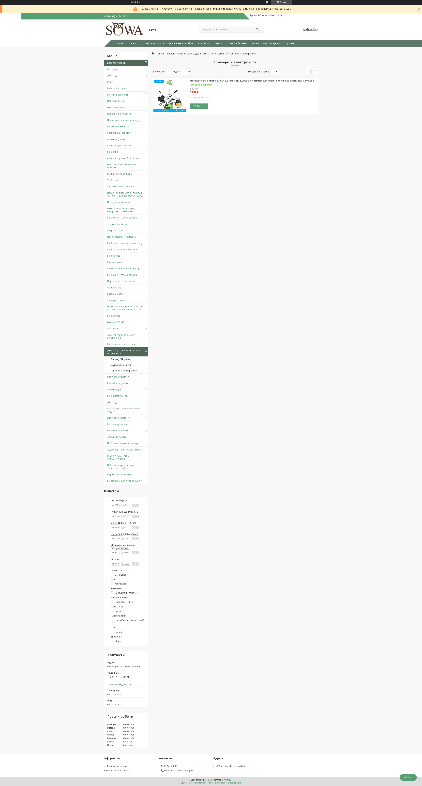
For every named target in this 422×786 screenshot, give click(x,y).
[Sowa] (125, 29)
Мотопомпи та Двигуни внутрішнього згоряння (120, 210)
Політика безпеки (237, 43)
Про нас (290, 43)
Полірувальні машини (119, 202)
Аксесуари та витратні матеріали (125, 449)
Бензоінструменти (117, 395)
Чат (411, 777)
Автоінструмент (116, 139)
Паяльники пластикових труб (123, 120)
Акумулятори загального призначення (121, 336)
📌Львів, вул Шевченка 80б (230, 766)
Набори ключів (115, 100)
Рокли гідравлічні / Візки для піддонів (123, 410)
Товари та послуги (166, 53)
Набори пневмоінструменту (122, 443)
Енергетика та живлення (121, 344)
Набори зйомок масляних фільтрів (121, 166)
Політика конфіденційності (228, 782)
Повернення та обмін (181, 43)
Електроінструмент (118, 88)
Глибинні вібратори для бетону (124, 243)
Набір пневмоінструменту (121, 236)
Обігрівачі (112, 328)
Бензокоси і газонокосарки (122, 217)
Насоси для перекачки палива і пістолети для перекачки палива (125, 194)
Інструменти (114, 69)
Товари (132, 43)
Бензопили (113, 151)
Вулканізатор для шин (119, 173)
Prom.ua (227, 779)
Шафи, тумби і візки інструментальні (118, 457)
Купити (201, 106)
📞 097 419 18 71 (169, 766)
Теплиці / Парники (120, 359)
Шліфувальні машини (119, 113)
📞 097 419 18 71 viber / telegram (177, 770)
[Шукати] (257, 30)
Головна (118, 43)
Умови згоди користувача (266, 43)
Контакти (203, 43)
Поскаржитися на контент (200, 782)
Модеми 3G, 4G (115, 322)
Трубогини (113, 180)
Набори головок (116, 107)
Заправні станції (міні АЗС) (121, 186)
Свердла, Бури (115, 230)
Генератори (114, 255)
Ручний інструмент (117, 94)
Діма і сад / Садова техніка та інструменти (123, 352)
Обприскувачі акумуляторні (122, 249)
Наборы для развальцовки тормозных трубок (122, 467)
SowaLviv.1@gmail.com (119, 684)
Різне (110, 82)
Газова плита (114, 262)
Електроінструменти (118, 376)
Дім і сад (112, 75)
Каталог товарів (116, 62)
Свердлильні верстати (119, 132)
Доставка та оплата (152, 43)
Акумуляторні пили (121, 365)
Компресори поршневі (119, 145)
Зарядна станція (116, 300)
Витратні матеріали (118, 126)
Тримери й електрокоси (123, 370)
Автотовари (114, 389)
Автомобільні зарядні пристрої (124, 268)
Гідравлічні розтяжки (119, 474)
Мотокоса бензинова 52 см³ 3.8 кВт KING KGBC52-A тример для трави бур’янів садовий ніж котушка (252, 80)
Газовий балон (115, 293)
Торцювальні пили (117, 224)
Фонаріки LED (114, 287)
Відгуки (218, 43)
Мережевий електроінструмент (125, 480)
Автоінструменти (116, 436)
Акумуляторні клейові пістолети (125, 158)
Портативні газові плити (121, 281)
